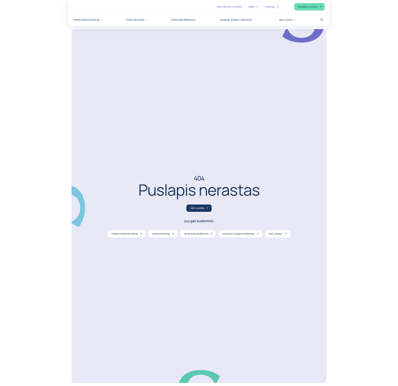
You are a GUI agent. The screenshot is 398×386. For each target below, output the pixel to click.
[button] (87, 20)
